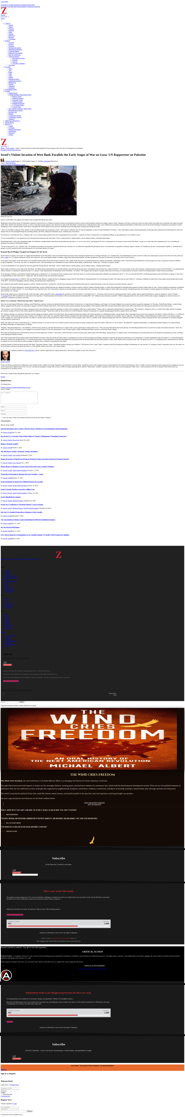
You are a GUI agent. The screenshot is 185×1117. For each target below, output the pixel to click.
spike (6, 257)
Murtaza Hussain (18, 501)
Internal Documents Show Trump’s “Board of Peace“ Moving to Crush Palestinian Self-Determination (34, 429)
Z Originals (11, 39)
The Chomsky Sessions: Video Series (19, 108)
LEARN (7, 91)
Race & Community (14, 55)
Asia (9, 70)
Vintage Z (11, 119)
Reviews (11, 37)
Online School (12, 93)
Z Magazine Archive (14, 115)
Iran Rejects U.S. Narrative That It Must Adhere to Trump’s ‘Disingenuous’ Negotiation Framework (33, 436)
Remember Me (7, 1094)
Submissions (12, 131)
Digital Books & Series (15, 110)
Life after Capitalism (18, 63)
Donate (3, 15)
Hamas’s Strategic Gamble (9, 444)
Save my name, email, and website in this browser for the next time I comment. (27, 417)
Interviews (11, 35)
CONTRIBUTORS (11, 89)
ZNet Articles (10, 148)
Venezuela (11, 86)
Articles (10, 25)
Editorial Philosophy (14, 129)
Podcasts (11, 29)
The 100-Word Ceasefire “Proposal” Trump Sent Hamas (19, 451)
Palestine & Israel (13, 79)
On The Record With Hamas (10, 527)
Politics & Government (15, 53)
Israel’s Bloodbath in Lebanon (11, 497)
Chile (10, 74)
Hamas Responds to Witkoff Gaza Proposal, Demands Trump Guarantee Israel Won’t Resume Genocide (35, 459)
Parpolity (15, 60)
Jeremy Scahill (10, 161)
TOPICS (7, 41)
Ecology (11, 44)
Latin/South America (14, 81)
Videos (10, 27)
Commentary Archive (15, 117)
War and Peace (16, 150)
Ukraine (10, 84)
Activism (11, 42)
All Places (11, 88)
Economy (11, 46)
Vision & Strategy (13, 56)
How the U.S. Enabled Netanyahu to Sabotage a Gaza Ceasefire (21, 512)
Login (15, 1103)
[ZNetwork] (4, 13)
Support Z (11, 133)
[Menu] (1, 20)
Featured (11, 30)
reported (5, 296)
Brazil (10, 72)
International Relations (15, 49)
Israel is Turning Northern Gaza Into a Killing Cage (18, 489)
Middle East (12, 82)
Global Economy (17, 102)
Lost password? (5, 1096)
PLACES (8, 67)
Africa (10, 69)
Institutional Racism (18, 103)
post (16, 279)
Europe (10, 77)
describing (59, 294)
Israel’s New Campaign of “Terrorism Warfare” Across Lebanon (22, 504)
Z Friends (11, 128)
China (10, 75)
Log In (3, 1092)
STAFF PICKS (9, 122)
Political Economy (18, 98)
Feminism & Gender (14, 48)
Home (3, 148)
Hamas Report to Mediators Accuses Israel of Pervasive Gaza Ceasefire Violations (27, 466)
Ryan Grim (16, 440)
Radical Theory (17, 96)
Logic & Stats (16, 107)
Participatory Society (18, 58)
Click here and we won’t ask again (61, 938)
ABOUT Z (8, 124)
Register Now (15, 1085)
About (3, 632)
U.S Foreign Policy (18, 105)
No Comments (45, 161)
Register (29, 1111)
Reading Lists (12, 112)
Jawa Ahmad (17, 455)
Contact (10, 135)
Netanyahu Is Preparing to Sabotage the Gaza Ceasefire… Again (22, 474)
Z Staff (10, 126)
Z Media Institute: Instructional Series (19, 95)
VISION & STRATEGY (12, 121)
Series (10, 32)
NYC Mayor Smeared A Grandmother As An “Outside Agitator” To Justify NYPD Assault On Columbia (35, 535)
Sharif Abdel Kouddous (20, 470)
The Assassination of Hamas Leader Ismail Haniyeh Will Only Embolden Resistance (28, 520)
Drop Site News (11, 163)
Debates (10, 34)
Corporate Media (13, 51)
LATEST (7, 23)
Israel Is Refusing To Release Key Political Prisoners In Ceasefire (22, 482)
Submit (22, 702)
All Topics (11, 65)
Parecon (14, 62)
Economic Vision (17, 100)
